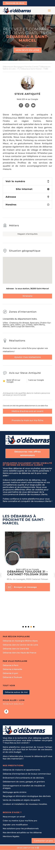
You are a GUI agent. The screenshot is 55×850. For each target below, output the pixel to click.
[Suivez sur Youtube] (33, 105)
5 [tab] (33, 626)
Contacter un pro (43, 840)
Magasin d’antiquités (27, 234)
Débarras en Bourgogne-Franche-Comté (20, 67)
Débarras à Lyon (10, 673)
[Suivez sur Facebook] (21, 105)
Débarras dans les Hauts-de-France (19, 652)
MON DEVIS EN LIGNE (27, 50)
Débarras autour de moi (16, 692)
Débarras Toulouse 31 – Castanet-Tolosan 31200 (27, 573)
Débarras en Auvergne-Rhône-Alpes (20, 641)
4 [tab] (31, 626)
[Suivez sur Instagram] (27, 105)
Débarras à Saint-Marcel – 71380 (34, 69)
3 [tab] (28, 626)
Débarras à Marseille (12, 669)
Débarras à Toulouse (12, 677)
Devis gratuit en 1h (27, 848)
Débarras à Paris (10, 665)
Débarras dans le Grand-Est (16, 649)
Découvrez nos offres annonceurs (27, 453)
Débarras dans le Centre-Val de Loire (20, 645)
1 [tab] (23, 626)
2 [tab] (25, 626)
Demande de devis (15, 3)
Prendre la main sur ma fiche (27, 420)
